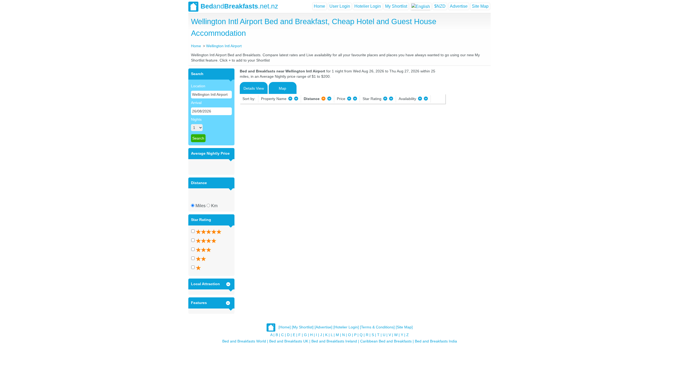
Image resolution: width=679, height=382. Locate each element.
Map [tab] (282, 88)
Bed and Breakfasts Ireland (334, 341)
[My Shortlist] (303, 327)
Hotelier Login (367, 6)
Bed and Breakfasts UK (288, 341)
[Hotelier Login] (346, 327)
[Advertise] (323, 327)
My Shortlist (396, 6)
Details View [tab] (253, 88)
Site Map (480, 6)
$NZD (440, 6)
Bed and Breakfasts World (244, 341)
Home (319, 6)
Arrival (196, 103)
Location (198, 86)
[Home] (284, 327)
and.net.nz (239, 6)
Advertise (459, 6)
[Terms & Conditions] (377, 327)
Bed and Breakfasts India (436, 341)
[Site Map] (404, 327)
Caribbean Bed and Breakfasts (386, 341)
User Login (339, 6)
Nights (196, 119)
